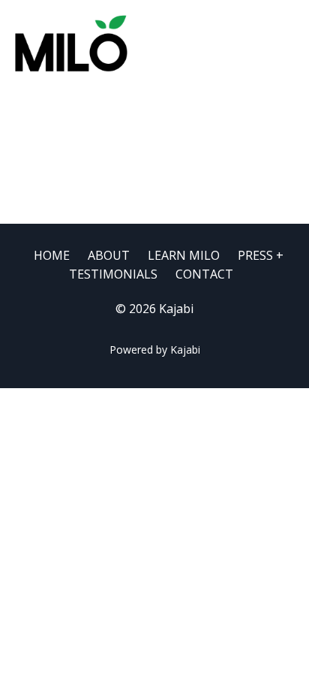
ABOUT (109, 255)
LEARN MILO (184, 255)
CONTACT (204, 274)
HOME (52, 255)
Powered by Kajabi (155, 349)
